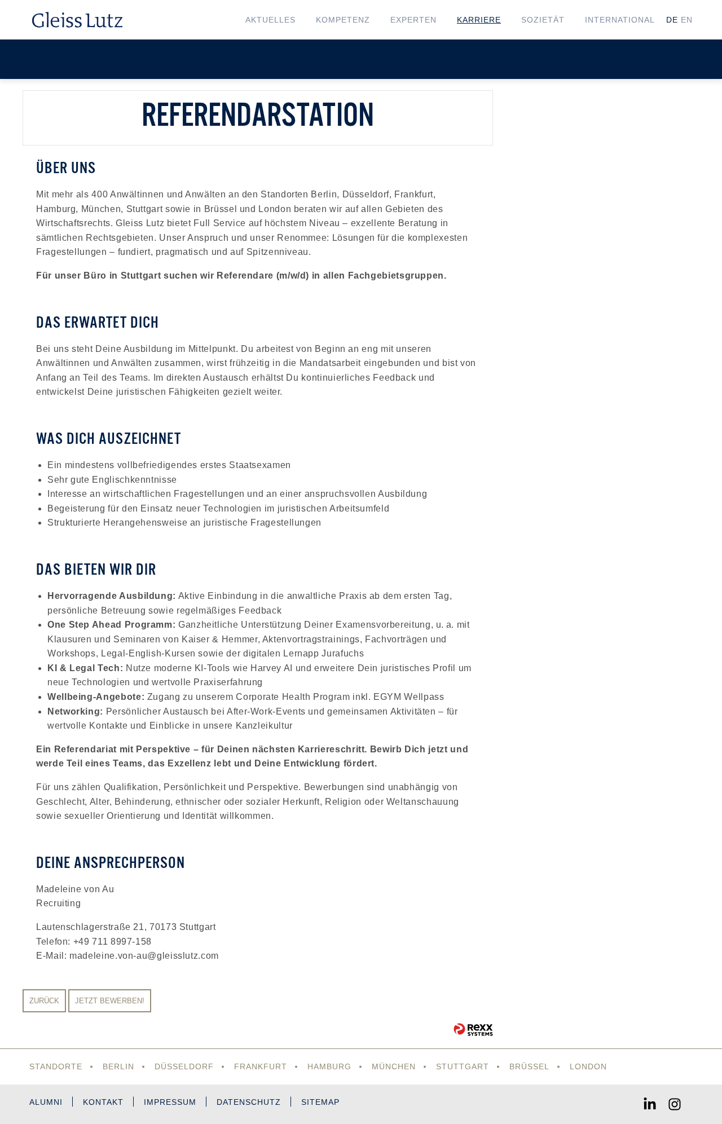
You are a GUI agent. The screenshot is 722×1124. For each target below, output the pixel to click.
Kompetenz (343, 19)
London (588, 1066)
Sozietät (543, 19)
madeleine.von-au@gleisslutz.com (144, 955)
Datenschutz (249, 1102)
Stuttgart (462, 1066)
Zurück (44, 1001)
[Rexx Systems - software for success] (473, 1029)
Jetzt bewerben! (109, 1001)
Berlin (118, 1066)
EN (687, 19)
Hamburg (329, 1066)
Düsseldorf (184, 1066)
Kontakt (103, 1102)
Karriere (479, 19)
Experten (413, 19)
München (394, 1066)
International (620, 19)
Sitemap (320, 1102)
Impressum (170, 1102)
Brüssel (529, 1066)
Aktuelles (270, 19)
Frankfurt (260, 1066)
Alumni (46, 1102)
